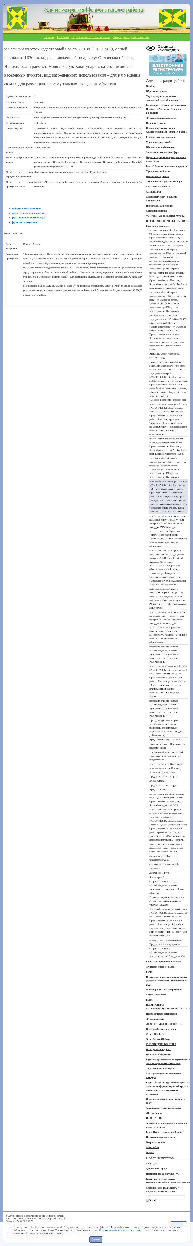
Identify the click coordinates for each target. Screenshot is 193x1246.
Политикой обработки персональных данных (120, 1230)
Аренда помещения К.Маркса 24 (164, 739)
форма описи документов (24, 222)
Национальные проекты (158, 1054)
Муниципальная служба (158, 142)
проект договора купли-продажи (28, 213)
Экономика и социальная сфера (162, 152)
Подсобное (154, 868)
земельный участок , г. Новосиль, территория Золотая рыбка (165, 770)
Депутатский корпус (156, 1168)
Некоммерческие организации (161, 1013)
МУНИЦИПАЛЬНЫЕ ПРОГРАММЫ (165, 216)
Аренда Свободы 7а (158, 789)
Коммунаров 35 (156, 877)
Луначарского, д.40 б (159, 873)
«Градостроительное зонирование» (164, 989)
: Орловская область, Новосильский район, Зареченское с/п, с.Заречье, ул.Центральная (166, 756)
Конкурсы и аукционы (157, 226)
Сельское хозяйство (156, 994)
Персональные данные (157, 176)
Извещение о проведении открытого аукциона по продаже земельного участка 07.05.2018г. (166, 901)
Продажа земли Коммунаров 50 (164, 944)
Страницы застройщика (158, 186)
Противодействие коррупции (161, 1029)
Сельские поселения (156, 211)
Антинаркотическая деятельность (163, 1108)
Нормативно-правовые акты (90, 37)
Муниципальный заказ (158, 171)
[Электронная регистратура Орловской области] (168, 75)
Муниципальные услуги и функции (164, 181)
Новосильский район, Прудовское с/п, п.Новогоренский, (167, 746)
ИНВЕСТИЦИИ (154, 1118)
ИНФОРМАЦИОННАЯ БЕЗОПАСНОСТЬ (167, 221)
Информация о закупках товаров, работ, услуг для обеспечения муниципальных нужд (166, 981)
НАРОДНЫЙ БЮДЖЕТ (158, 1049)
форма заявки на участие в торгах (29, 217)
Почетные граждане (156, 123)
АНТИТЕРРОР (153, 191)
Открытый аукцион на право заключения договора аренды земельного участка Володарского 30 (167, 952)
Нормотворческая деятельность (162, 1174)
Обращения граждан (156, 91)
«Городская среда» (155, 1019)
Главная (49, 37)
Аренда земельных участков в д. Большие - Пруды (164, 356)
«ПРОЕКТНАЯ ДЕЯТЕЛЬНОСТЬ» (164, 1024)
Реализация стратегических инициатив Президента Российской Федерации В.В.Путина (166, 109)
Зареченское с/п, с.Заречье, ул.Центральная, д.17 (161, 858)
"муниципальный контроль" (161, 1068)
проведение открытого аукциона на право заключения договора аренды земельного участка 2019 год (166, 848)
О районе (150, 86)
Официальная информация (160, 147)
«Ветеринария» (154, 1113)
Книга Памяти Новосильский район (164, 1132)
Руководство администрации (160, 137)
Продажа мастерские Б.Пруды (163, 776)
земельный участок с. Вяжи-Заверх (166, 764)
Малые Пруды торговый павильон (165, 940)
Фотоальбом (152, 1147)
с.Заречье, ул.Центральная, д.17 (164, 864)
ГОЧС (149, 972)
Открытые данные (155, 1142)
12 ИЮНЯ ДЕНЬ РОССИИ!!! (161, 1044)
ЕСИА (149, 1000)
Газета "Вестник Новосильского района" (167, 166)
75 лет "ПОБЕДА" (155, 1034)
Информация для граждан (159, 205)
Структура (151, 1163)
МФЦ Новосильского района (160, 966)
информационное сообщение (26, 208)
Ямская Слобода (157, 781)
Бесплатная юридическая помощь (163, 961)
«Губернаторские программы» (161, 118)
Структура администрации (131, 37)
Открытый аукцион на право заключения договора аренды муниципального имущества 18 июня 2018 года (167, 887)
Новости (63, 37)
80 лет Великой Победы (158, 1039)
